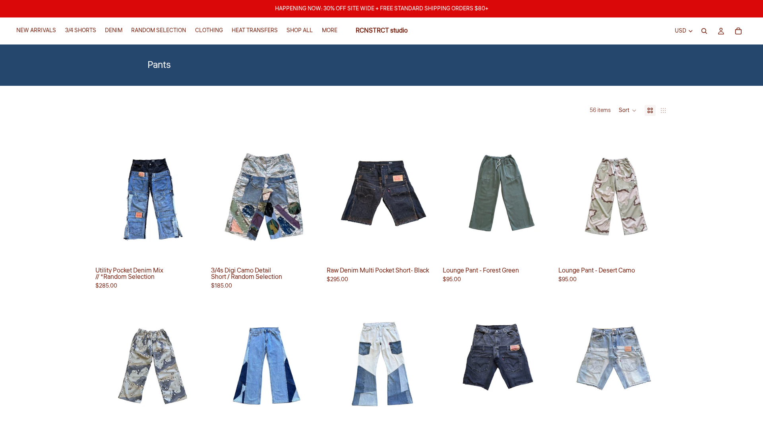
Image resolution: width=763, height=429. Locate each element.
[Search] (704, 31)
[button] (628, 110)
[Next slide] (540, 194)
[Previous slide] (455, 194)
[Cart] (738, 31)
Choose (315, 250)
